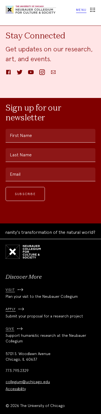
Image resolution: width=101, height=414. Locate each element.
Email (15, 174)
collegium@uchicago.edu (28, 381)
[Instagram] (42, 74)
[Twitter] (19, 74)
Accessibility (16, 388)
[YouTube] (31, 74)
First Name (21, 135)
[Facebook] (8, 74)
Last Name (21, 154)
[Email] (53, 74)
